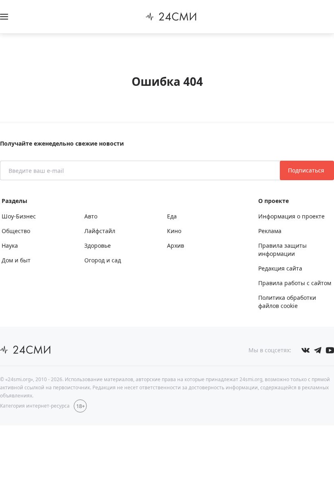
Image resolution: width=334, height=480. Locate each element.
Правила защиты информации (282, 249)
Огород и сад (102, 260)
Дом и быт (16, 260)
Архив (175, 245)
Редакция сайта (280, 268)
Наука (10, 245)
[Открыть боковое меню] (4, 17)
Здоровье (97, 245)
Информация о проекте (291, 216)
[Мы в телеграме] (318, 350)
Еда (172, 216)
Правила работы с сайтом (294, 283)
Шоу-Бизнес (19, 216)
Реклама (269, 231)
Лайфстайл (99, 231)
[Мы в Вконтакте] (305, 350)
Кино (174, 231)
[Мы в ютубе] (330, 350)
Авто (90, 216)
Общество (16, 231)
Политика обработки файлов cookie (287, 302)
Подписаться (307, 170)
